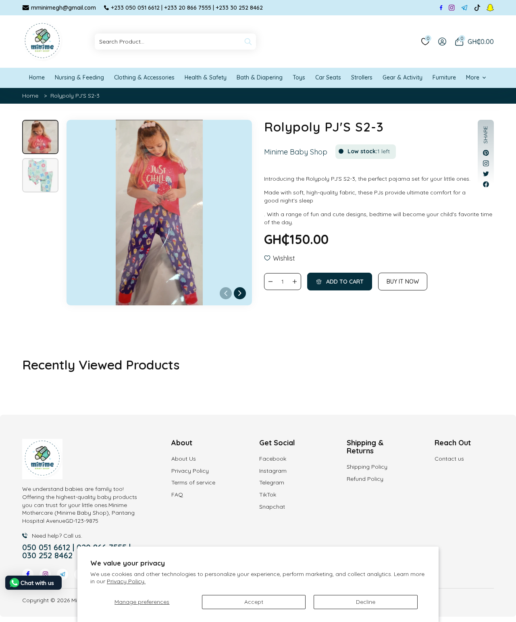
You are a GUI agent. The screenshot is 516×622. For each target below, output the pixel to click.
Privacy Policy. (126, 581)
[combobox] (175, 41)
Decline (365, 601)
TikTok (267, 494)
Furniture (444, 77)
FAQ (177, 494)
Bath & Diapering (260, 77)
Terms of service (193, 482)
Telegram (271, 482)
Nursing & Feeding (79, 77)
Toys (299, 77)
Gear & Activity (402, 77)
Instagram (273, 470)
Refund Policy (365, 478)
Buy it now (403, 281)
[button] (240, 293)
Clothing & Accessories (144, 77)
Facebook (272, 458)
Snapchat (272, 506)
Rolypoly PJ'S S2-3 (75, 95)
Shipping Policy (367, 466)
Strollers (361, 77)
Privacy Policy (190, 470)
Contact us (449, 458)
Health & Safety (206, 77)
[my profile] (442, 41)
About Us (183, 458)
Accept (253, 601)
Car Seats (328, 77)
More (472, 77)
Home (37, 77)
